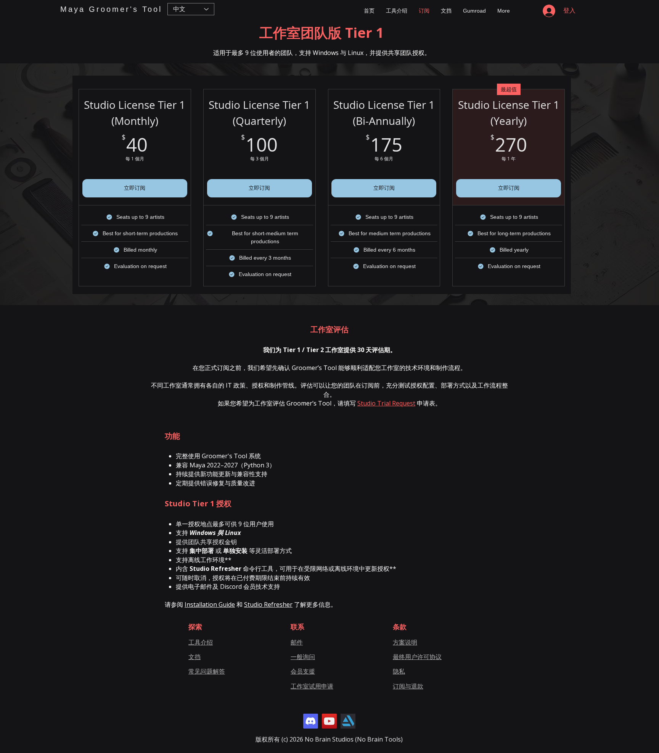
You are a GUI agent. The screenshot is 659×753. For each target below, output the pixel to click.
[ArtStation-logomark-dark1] (348, 721)
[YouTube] (329, 721)
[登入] (548, 10)
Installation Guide (210, 604)
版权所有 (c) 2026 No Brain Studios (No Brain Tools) (329, 739)
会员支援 (303, 671)
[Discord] (310, 721)
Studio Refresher (268, 604)
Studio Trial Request (386, 403)
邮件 (297, 642)
